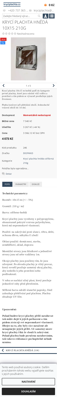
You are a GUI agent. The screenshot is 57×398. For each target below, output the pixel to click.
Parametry (20, 184)
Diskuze (36, 184)
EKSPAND (28, 153)
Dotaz (9, 173)
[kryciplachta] (12, 4)
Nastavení (28, 381)
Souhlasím (28, 391)
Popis (7, 184)
